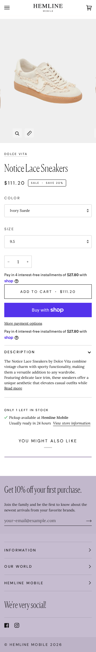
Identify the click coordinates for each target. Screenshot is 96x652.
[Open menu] (12, 8)
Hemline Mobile (29, 644)
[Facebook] (6, 625)
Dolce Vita (15, 154)
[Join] (85, 520)
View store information (71, 423)
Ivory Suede (20, 210)
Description (19, 351)
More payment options (23, 323)
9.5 (12, 241)
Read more (13, 388)
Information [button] (20, 550)
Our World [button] (18, 566)
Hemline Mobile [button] (24, 583)
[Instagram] (16, 625)
